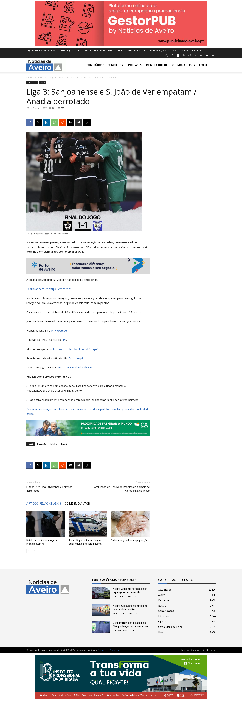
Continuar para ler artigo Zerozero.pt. (49, 289)
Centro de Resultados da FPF (75, 367)
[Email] (70, 122)
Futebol (53, 444)
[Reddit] (189, 55)
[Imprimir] (78, 122)
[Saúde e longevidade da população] (130, 524)
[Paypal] (183, 55)
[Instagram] (178, 55)
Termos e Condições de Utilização (198, 650)
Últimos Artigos (183, 65)
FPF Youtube (59, 330)
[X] (195, 55)
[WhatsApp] (201, 55)
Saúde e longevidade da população (129, 540)
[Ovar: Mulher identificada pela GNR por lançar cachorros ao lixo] (101, 627)
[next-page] (34, 551)
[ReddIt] (62, 122)
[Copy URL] (87, 122)
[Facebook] (172, 55)
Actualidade (41, 77)
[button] (166, 55)
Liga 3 (64, 444)
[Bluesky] (213, 55)
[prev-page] (28, 551)
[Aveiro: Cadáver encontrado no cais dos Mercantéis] (101, 610)
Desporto (41, 444)
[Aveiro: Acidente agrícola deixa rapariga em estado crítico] (101, 593)
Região (42, 82)
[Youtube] (207, 55)
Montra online (156, 65)
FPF (64, 339)
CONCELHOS (115, 65)
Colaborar (184, 50)
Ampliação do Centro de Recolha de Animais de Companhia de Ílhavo (122, 488)
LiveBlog (205, 65)
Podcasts (135, 65)
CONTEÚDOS (94, 65)
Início (29, 77)
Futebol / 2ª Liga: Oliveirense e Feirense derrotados (49, 488)
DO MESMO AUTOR (77, 503)
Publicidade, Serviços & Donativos (160, 50)
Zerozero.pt (75, 358)
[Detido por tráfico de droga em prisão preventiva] (45, 524)
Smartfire (102, 650)
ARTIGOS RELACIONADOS (43, 503)
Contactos (197, 50)
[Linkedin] (46, 122)
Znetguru (114, 650)
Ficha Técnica (134, 50)
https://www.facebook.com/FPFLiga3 (75, 349)
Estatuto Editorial (116, 50)
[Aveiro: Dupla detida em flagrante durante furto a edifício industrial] (88, 524)
